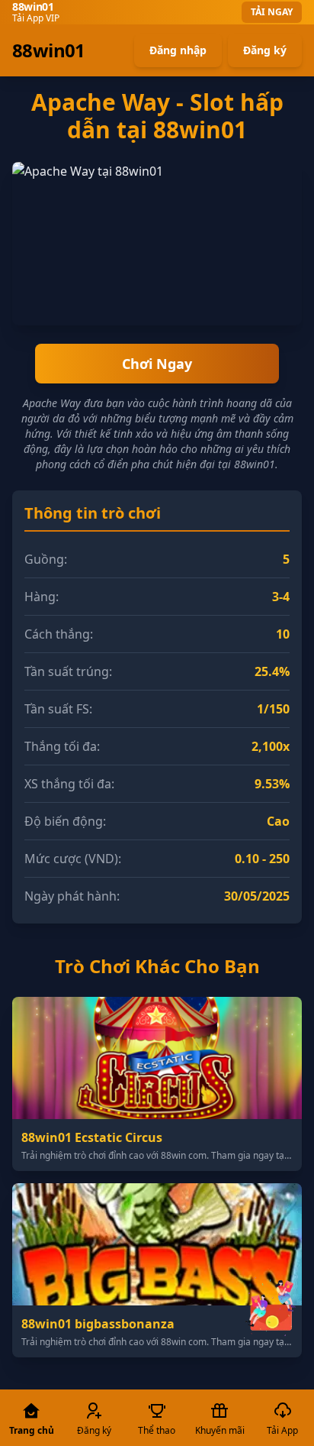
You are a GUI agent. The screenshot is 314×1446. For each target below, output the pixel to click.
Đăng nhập (178, 50)
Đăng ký (265, 50)
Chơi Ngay (157, 363)
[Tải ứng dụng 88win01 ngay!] (271, 1305)
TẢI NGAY (272, 11)
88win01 (48, 50)
